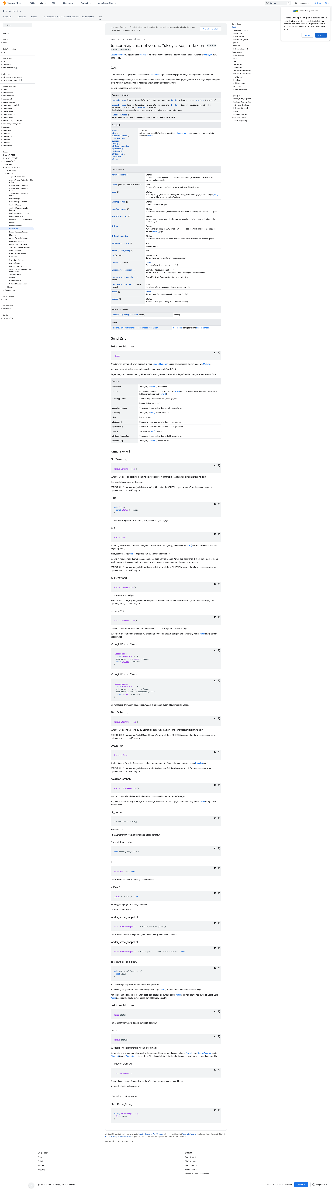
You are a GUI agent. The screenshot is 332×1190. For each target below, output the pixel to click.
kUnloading (117, 154)
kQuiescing (117, 148)
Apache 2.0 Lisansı (189, 1134)
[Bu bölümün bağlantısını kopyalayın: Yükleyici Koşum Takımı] (140, 644)
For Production (12, 11)
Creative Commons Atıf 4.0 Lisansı (151, 1134)
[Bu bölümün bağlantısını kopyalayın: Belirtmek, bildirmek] (136, 346)
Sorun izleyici (190, 1157)
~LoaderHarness (119, 115)
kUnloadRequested (120, 146)
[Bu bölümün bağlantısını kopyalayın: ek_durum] (125, 812)
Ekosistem (68, 3)
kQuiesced (117, 151)
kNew (114, 133)
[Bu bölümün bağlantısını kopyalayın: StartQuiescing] (131, 712)
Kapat (307, 35)
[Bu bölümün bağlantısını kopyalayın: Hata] (119, 498)
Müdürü (150, 136)
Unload (115, 226)
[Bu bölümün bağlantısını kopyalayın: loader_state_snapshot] (140, 917)
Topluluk (84, 3)
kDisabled (116, 156)
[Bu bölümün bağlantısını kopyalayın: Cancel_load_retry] (135, 842)
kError (115, 159)
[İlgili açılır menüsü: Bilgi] (46, 3)
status (115, 299)
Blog (40, 1157)
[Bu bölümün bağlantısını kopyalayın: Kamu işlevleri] (133, 451)
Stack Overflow (191, 1165)
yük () (215, 195)
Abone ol (301, 1184)
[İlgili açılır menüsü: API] (58, 3)
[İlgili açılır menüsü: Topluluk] (91, 3)
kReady (115, 143)
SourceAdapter (204, 1053)
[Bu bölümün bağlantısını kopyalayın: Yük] (117, 528)
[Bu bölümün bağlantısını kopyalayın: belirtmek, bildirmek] (136, 1005)
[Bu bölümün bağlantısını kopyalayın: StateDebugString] (134, 1104)
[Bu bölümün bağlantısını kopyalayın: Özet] (120, 68)
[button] (17, 42)
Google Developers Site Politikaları (118, 1137)
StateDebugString (120, 314)
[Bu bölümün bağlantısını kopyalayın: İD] (115, 862)
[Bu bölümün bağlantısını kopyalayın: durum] (121, 1030)
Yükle (32, 3)
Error (114, 184)
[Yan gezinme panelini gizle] (31, 1185)
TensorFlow (115, 39)
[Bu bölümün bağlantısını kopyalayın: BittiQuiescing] (129, 459)
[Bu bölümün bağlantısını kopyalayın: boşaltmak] (125, 745)
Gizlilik (48, 1185)
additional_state (120, 243)
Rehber (34, 17)
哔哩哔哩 (41, 1170)
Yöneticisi (143, 55)
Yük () (177, 391)
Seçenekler (177, 328)
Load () (163, 989)
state (114, 291)
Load (114, 192)
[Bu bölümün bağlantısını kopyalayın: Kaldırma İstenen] (133, 779)
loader (115, 262)
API (53, 3)
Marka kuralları (191, 1170)
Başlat (321, 35)
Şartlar (40, 1185)
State (114, 130)
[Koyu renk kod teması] (215, 353)
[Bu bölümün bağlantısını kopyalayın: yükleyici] (123, 887)
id (113, 255)
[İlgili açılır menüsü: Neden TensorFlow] (116, 3)
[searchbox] (17, 25)
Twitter (41, 1165)
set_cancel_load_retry (123, 284)
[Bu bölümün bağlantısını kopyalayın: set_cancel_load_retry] (139, 962)
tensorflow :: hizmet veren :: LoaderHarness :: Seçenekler (135, 328)
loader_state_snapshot (123, 270)
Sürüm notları (190, 1161)
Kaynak (189, 1053)
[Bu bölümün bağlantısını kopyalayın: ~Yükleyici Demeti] (134, 1063)
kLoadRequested (119, 135)
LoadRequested (119, 209)
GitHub (317, 3)
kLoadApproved (119, 138)
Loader (174, 100)
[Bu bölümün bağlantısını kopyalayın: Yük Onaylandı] (129, 578)
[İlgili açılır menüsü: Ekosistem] (76, 3)
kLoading (116, 141)
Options (200, 100)
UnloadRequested (120, 236)
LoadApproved (118, 202)
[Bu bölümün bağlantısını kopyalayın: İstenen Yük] (127, 611)
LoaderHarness (118, 55)
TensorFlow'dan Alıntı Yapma (197, 1174)
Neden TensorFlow (105, 3)
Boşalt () (155, 231)
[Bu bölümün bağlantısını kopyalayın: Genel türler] (131, 338)
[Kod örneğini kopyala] (219, 353)
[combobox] (278, 3)
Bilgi (41, 3)
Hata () (163, 394)
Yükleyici (208, 55)
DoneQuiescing (119, 175)
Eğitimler (22, 17)
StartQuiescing (119, 216)
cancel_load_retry (121, 250)
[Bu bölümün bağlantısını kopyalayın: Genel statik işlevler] (141, 1096)
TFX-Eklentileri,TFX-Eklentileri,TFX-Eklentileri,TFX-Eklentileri (68, 17)
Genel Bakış (8, 17)
